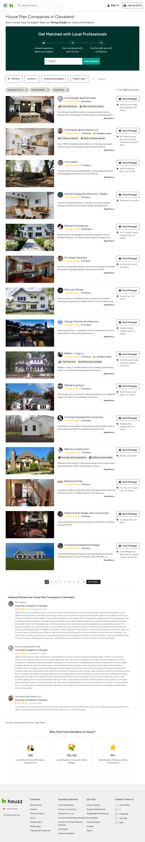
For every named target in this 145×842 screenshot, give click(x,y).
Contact (90, 826)
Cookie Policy (36, 822)
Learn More (40, 722)
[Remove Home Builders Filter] (48, 90)
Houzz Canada (93, 805)
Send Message (129, 98)
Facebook (123, 814)
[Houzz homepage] (11, 5)
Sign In (90, 830)
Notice (42, 813)
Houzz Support (93, 822)
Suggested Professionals (98, 813)
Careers (33, 809)
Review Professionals (96, 809)
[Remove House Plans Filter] (67, 90)
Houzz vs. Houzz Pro (67, 809)
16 (84, 582)
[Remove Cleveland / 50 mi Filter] (26, 90)
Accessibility (92, 818)
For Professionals (66, 805)
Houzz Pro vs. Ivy (65, 813)
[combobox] (40, 5)
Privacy (33, 813)
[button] (5, 5)
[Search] (19, 5)
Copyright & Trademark (40, 830)
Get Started (91, 61)
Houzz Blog (124, 805)
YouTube (123, 818)
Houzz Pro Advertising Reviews (72, 818)
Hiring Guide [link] (59, 22)
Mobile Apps (35, 826)
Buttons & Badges (66, 833)
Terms (33, 818)
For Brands (63, 829)
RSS (121, 822)
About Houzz (36, 805)
